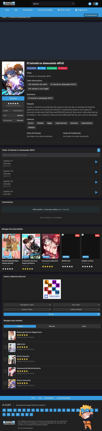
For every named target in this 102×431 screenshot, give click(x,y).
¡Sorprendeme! (92, 15)
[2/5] (11, 103)
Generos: (27, 309)
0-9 (9, 410)
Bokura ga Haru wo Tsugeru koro (29, 332)
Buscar (51, 314)
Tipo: (76, 305)
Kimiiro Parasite (23, 356)
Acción (30, 123)
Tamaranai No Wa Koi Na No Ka (29, 368)
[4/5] (15, 103)
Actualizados (49, 398)
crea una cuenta (50, 209)
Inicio (33, 398)
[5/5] (18, 103)
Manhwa (20, 115)
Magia (49, 123)
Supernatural (86, 123)
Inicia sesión (37, 209)
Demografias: (27, 305)
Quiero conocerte (24, 380)
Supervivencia (61, 123)
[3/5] (13, 103)
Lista (40, 398)
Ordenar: (76, 309)
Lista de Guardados (64, 398)
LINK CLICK (21, 344)
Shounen (20, 120)
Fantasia (40, 123)
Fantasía (31, 127)
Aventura (74, 123)
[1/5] (9, 103)
